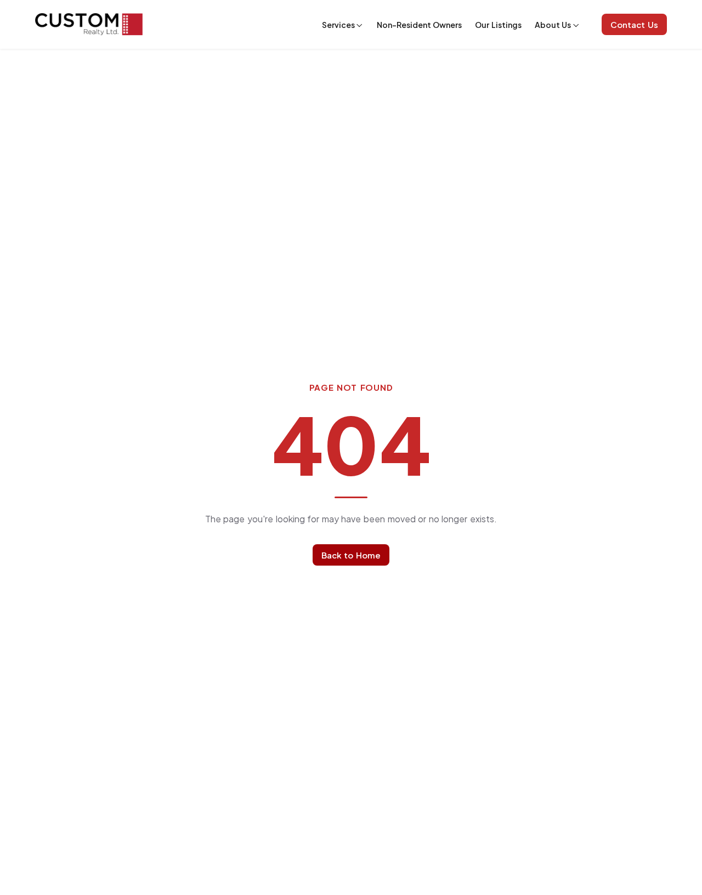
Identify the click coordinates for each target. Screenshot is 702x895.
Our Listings (498, 25)
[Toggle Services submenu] (359, 25)
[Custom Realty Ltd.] (89, 24)
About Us (553, 25)
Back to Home (351, 555)
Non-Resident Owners (419, 25)
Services (338, 25)
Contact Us (634, 24)
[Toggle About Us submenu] (575, 25)
